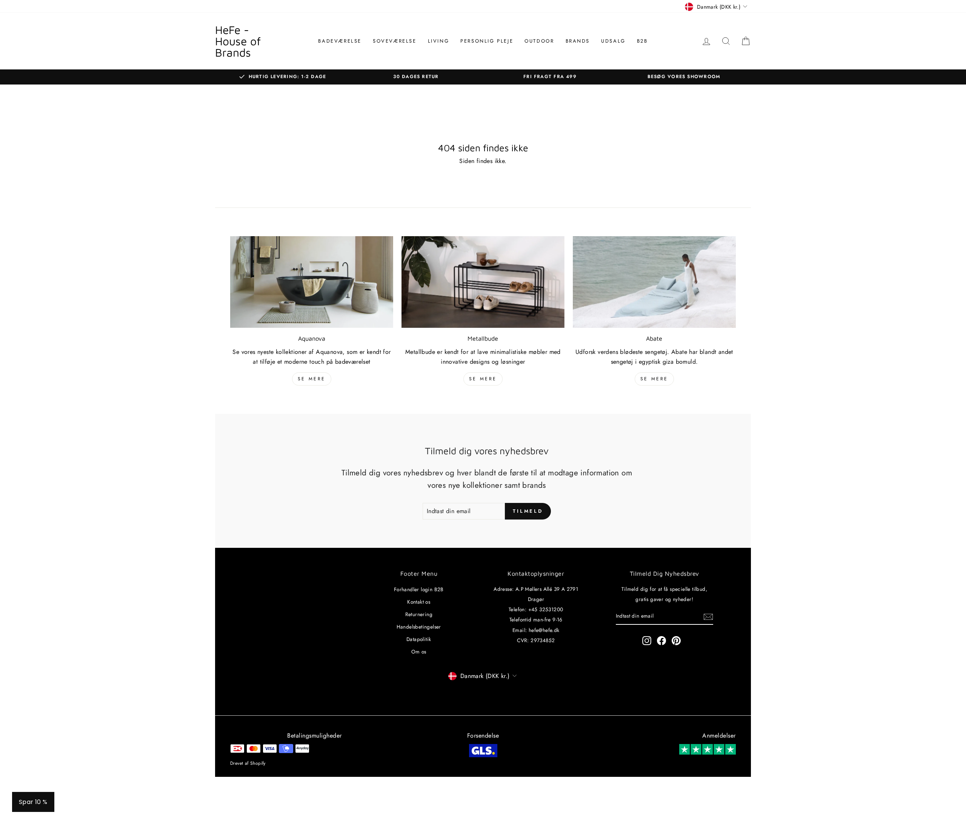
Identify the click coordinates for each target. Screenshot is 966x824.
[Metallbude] (483, 282)
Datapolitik (418, 639)
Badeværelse (339, 41)
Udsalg (613, 41)
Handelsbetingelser (419, 626)
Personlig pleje (486, 41)
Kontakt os (418, 602)
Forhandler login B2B (419, 589)
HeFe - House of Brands (238, 41)
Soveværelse (395, 41)
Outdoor (539, 41)
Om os (418, 651)
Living (438, 41)
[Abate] (654, 282)
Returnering (418, 614)
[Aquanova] (311, 282)
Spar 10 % (33, 802)
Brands (578, 41)
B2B (642, 41)
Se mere (312, 378)
